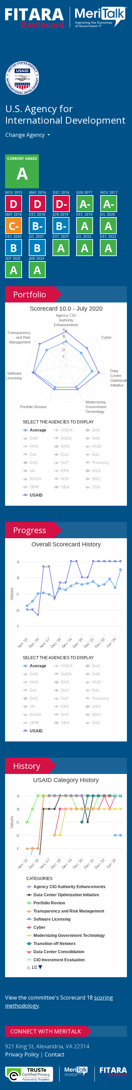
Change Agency (25, 135)
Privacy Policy (22, 1054)
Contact (54, 1054)
